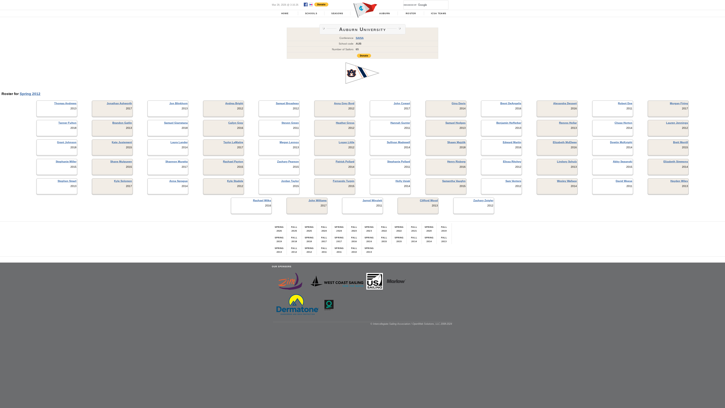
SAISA (360, 37)
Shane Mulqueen (121, 161)
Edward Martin (512, 142)
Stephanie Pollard (398, 161)
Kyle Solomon (123, 180)
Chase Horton (623, 122)
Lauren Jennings (677, 122)
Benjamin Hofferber (508, 122)
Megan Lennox (289, 142)
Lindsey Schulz (567, 161)
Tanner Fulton (67, 122)
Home (284, 13)
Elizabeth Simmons (675, 161)
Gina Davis (459, 103)
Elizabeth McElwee (565, 142)
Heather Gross (345, 122)
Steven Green (290, 122)
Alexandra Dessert (565, 103)
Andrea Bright (234, 103)
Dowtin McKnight (621, 142)
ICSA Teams (438, 13)
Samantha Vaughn (454, 180)
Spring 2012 (30, 94)
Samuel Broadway (287, 103)
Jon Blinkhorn (178, 103)
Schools (311, 13)
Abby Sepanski (622, 161)
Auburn (384, 13)
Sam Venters (513, 180)
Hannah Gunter (400, 122)
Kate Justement (122, 142)
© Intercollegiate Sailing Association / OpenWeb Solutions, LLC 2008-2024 (411, 323)
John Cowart (402, 103)
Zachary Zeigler (483, 200)
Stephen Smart (67, 180)
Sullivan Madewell (398, 142)
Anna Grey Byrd (344, 103)
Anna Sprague (178, 180)
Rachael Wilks (262, 200)
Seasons (337, 13)
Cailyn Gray (235, 122)
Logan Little (346, 142)
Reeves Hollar (568, 122)
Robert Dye (625, 103)
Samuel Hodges (455, 122)
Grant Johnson (66, 142)
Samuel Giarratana (176, 122)
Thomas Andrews (65, 103)
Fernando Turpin (343, 180)
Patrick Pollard (345, 161)
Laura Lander (179, 142)
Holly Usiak (403, 180)
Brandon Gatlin (122, 122)
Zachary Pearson (288, 161)
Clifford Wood (429, 200)
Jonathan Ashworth (119, 103)
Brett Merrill (680, 142)
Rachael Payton (233, 161)
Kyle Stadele (235, 180)
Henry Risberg (456, 161)
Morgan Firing (679, 103)
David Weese (624, 180)
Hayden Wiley (679, 180)
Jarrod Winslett (372, 200)
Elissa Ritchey (512, 161)
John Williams (318, 200)
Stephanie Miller (66, 161)
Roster (411, 13)
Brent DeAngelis (510, 103)
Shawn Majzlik (456, 142)
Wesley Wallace (567, 180)
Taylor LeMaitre (233, 142)
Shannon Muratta (176, 161)
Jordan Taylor (290, 180)
